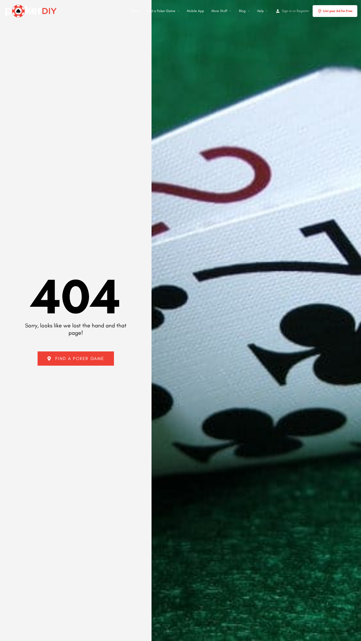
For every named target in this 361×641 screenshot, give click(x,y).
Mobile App (195, 11)
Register (303, 11)
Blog (242, 11)
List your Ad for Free (337, 11)
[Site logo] (31, 10)
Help (260, 11)
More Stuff (219, 11)
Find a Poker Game (161, 11)
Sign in (287, 11)
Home (135, 11)
